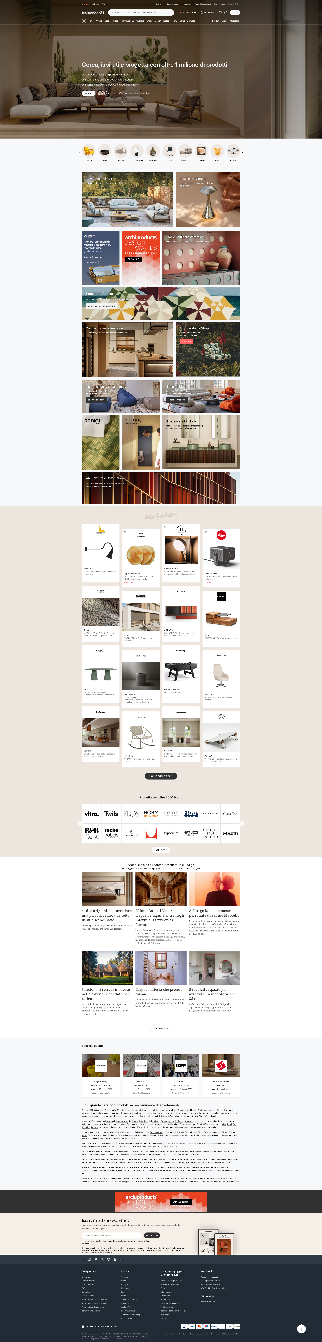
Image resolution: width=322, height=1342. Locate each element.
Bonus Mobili (166, 1296)
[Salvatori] (210, 813)
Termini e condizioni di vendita (173, 1311)
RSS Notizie (215, 1334)
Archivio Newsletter (129, 1300)
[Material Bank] (100, 258)
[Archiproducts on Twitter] (102, 1259)
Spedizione (165, 1300)
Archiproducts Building (130, 1315)
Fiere (123, 1292)
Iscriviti (154, 1235)
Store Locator (166, 1292)
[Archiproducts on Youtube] (115, 1259)
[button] (160, 4)
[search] (111, 12)
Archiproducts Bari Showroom (94, 1303)
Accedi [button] (235, 13)
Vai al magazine (161, 1029)
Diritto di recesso (168, 1307)
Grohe (184, 1162)
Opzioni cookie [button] (175, 1334)
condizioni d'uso (111, 1248)
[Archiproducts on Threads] (109, 1259)
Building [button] (95, 4)
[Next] (243, 153)
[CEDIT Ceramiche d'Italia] (171, 813)
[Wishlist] (220, 12)
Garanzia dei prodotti (169, 1303)
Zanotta (94, 1127)
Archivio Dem (126, 1303)
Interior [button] (85, 4)
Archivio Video (127, 1307)
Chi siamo (86, 1277)
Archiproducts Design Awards (94, 1307)
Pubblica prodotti (173, 4)
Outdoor (144, 1121)
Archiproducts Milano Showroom (95, 1300)
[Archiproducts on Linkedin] (121, 1259)
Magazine (125, 1288)
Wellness (179, 1121)
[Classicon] (230, 813)
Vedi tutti (161, 850)
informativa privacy (126, 1248)
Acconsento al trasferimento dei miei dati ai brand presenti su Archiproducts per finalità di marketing (116, 1242)
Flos (234, 1124)
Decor (171, 1121)
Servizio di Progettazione (171, 1281)
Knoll (229, 1124)
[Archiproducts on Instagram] (90, 1259)
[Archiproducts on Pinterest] (96, 1259)
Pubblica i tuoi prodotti (210, 1277)
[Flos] (131, 813)
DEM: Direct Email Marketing (212, 1284)
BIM (103, 4)
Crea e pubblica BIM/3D (210, 1281)
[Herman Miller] (151, 833)
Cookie (185, 1334)
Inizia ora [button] (88, 93)
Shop (163, 1288)
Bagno (135, 1121)
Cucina (164, 1121)
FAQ (83, 1288)
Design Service (219, 4)
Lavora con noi (88, 1296)
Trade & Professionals (203, 4)
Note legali (165, 1315)
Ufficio (155, 1121)
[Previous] (79, 153)
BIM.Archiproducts (128, 1311)
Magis (84, 1135)
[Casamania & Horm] (151, 813)
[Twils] (112, 813)
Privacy (166, 1334)
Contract (189, 1121)
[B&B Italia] (92, 833)
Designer (125, 1284)
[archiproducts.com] (93, 12)
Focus (123, 1296)
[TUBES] (141, 442)
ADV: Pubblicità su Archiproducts (214, 1288)
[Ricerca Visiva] (170, 12)
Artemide (86, 1127)
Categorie (125, 1277)
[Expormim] (171, 833)
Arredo (109, 1121)
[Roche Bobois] (112, 833)
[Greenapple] (131, 833)
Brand (123, 1281)
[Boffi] (230, 833)
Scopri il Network (88, 1281)
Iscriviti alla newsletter (91, 1311)
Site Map (236, 1334)
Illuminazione (121, 1121)
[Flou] (191, 813)
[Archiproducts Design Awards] (141, 258)
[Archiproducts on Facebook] (84, 1259)
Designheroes (127, 1318)
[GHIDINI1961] (210, 833)
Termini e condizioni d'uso (200, 1334)
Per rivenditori (187, 4)
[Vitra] (92, 813)
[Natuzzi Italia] (191, 833)
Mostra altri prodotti (161, 776)
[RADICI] (100, 442)
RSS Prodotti (226, 1334)
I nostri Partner (88, 1284)
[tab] (163, 4)
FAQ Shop (165, 1318)
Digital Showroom (208, 1302)
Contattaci (86, 1292)
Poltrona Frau (156, 1132)
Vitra (224, 1124)
